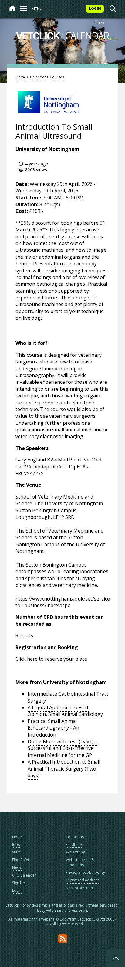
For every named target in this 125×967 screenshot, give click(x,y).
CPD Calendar (24, 875)
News (17, 867)
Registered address (82, 880)
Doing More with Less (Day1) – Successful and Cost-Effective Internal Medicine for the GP (62, 748)
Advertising (75, 852)
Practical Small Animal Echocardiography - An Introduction (53, 728)
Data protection (79, 887)
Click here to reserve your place (51, 658)
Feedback (74, 844)
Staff (16, 852)
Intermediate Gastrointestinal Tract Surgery (68, 697)
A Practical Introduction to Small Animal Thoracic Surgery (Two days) (64, 768)
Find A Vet (20, 859)
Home (20, 77)
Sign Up (18, 882)
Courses (57, 77)
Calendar (38, 77)
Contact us (75, 836)
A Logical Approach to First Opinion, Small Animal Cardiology (65, 710)
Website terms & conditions (80, 862)
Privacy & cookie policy (85, 872)
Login (17, 890)
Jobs (16, 844)
